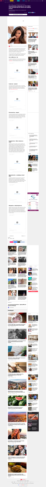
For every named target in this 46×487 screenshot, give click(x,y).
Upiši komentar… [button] (12, 307)
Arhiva (29, 483)
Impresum (16, 483)
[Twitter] (31, 28)
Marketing (13, 483)
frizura (11, 238)
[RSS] (37, 28)
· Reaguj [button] (31, 42)
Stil (14, 4)
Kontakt (17, 483)
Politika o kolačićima (26, 483)
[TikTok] (34, 28)
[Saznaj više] (37, 153)
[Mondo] (2, 0)
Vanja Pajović (10, 12)
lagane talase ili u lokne (14, 89)
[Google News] (36, 28)
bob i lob (10, 60)
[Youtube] (33, 28)
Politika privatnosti (32, 483)
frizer (13, 238)
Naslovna (10, 4)
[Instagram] (30, 28)
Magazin (12, 4)
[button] (25, 12)
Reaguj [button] (9, 326)
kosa (8, 238)
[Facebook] (29, 28)
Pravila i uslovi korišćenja (21, 483)
